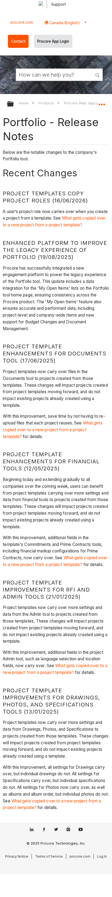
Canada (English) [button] (64, 22)
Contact (18, 41)
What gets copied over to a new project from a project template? (52, 429)
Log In (102, 856)
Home (24, 103)
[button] (98, 74)
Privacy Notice (16, 856)
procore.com (21, 22)
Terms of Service (49, 856)
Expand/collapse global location (101, 102)
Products (47, 103)
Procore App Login (53, 41)
